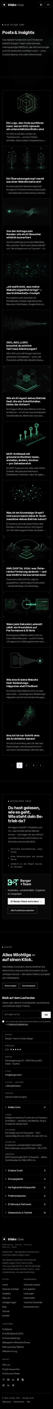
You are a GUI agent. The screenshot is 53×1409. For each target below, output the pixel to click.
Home (5, 1284)
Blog (4, 1306)
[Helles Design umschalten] (41, 5)
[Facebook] (8, 1379)
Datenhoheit (29, 1298)
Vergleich (6, 1293)
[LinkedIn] (13, 1379)
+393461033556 (12, 1086)
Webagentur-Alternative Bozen (16, 1342)
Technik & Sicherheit (33, 1302)
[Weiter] (41, 765)
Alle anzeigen (10, 985)
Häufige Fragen (9, 1302)
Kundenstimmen (31, 1306)
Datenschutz (19, 1402)
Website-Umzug (9, 1351)
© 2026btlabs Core (11, 1398)
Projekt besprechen (11, 1369)
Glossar (5, 1311)
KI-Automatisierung (11, 1338)
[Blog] (22, 1379)
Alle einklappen (28, 985)
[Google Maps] (18, 1379)
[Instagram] (3, 1379)
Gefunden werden (32, 1284)
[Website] (3, 1385)
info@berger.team (13, 1075)
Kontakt (5, 1315)
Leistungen (29, 1293)
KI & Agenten (29, 1289)
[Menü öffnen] (48, 5)
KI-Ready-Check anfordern (26, 901)
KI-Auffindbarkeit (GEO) (12, 1333)
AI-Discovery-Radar (11, 1373)
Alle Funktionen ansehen (22, 910)
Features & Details (10, 1289)
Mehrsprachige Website (13, 1347)
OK (46, 1015)
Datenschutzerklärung (18, 1024)
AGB (28, 1402)
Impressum (6, 1402)
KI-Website (7, 1329)
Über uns (6, 1298)
